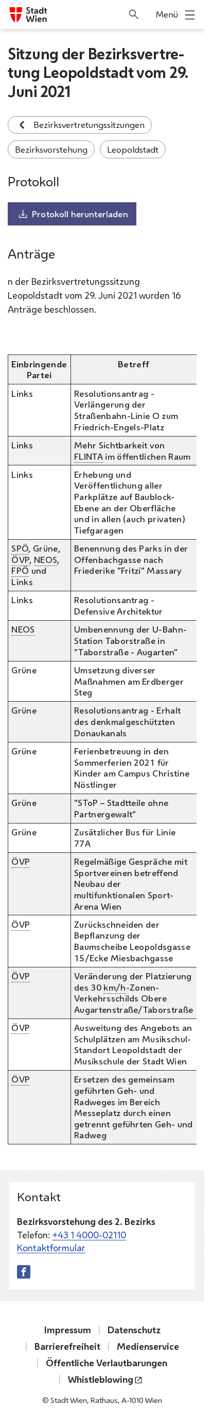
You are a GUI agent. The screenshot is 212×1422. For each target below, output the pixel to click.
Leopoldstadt (132, 149)
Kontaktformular (51, 1247)
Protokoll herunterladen (80, 214)
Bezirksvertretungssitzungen (89, 125)
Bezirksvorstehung (51, 149)
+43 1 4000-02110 (89, 1235)
